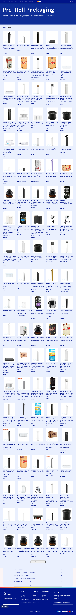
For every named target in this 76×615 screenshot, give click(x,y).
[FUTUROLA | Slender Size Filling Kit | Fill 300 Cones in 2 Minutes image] (9, 275)
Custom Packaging (24, 596)
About (16, 1)
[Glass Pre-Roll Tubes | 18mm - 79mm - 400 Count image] (23, 37)
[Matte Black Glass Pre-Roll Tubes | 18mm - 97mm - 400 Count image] (38, 192)
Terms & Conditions (37, 599)
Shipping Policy (36, 602)
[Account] (70, 1)
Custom (21, 1)
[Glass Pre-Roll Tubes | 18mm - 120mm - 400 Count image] (23, 275)
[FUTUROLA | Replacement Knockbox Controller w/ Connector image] (23, 139)
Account (34, 595)
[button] (5, 1)
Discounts (44, 595)
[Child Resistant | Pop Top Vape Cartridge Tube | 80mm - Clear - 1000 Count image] (38, 139)
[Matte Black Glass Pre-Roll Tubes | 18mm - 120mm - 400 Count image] (23, 192)
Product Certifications (46, 596)
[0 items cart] (72, 1)
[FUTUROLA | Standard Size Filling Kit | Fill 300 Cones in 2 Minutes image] (23, 434)
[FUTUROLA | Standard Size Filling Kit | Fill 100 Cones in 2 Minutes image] (38, 114)
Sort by (4, 27)
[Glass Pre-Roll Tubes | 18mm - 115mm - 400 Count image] (52, 462)
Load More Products (38, 562)
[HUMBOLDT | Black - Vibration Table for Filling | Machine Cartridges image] (38, 514)
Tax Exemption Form (46, 594)
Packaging (23, 595)
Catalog (11, 1)
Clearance (23, 600)
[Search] (67, 1)
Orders (34, 596)
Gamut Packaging (34, 611)
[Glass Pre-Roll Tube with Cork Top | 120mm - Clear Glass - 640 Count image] (38, 88)
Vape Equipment (24, 598)
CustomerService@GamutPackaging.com (62, 595)
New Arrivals (23, 594)
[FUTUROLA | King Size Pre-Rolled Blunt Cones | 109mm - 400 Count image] (52, 383)
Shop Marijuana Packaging (26, 602)
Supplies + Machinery (25, 599)
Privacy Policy (45, 599)
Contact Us (35, 594)
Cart (34, 598)
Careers (44, 598)
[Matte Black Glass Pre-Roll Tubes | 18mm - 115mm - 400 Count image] (38, 462)
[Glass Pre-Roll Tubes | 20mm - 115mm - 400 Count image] (9, 302)
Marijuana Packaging (29, 1)
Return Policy (35, 600)
